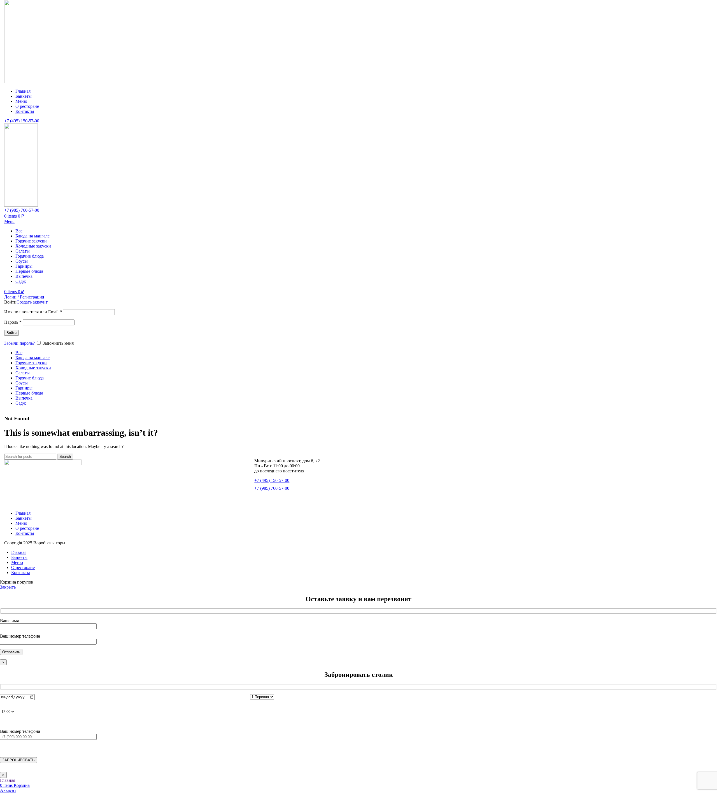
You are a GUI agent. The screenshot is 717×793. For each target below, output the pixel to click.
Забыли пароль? (19, 343)
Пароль (13, 322)
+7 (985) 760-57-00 (21, 210)
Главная (23, 513)
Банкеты (23, 518)
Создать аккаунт (32, 302)
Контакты (24, 533)
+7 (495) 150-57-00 (21, 120)
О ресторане (27, 528)
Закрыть (8, 587)
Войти (11, 333)
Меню (21, 523)
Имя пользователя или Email (33, 311)
